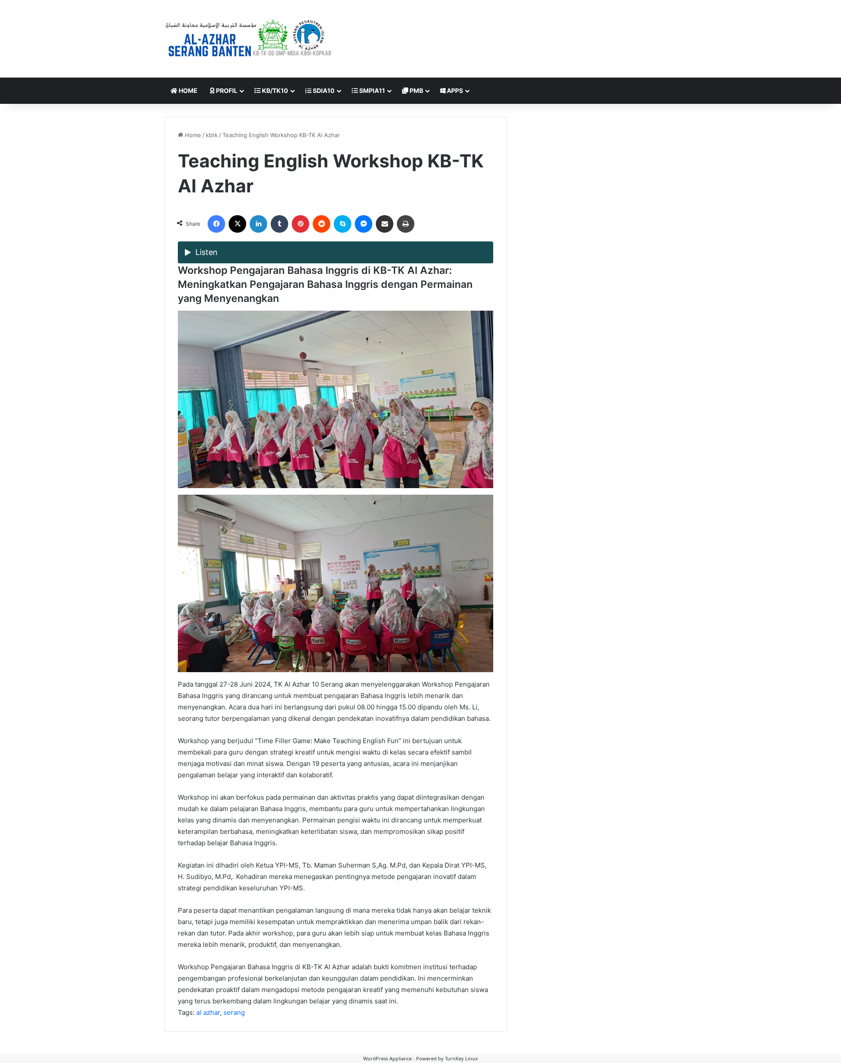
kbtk (212, 134)
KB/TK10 (274, 90)
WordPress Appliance (387, 1058)
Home (192, 134)
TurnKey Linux (461, 1058)
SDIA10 (323, 90)
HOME (187, 90)
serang (234, 1012)
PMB (415, 90)
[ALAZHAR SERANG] (248, 39)
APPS (454, 90)
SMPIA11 (371, 90)
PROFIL (226, 90)
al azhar (208, 1012)
